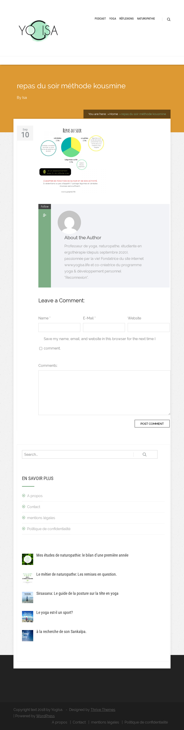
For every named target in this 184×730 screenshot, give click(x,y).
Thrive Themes (103, 710)
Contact (33, 507)
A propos (35, 496)
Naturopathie (146, 18)
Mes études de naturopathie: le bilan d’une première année (82, 555)
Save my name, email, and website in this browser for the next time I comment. (100, 343)
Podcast (100, 18)
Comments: (47, 365)
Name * (44, 318)
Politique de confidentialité (48, 529)
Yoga (112, 18)
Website (134, 318)
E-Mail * (89, 318)
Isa (24, 97)
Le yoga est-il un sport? (54, 612)
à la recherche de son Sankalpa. (61, 631)
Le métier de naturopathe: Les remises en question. (76, 574)
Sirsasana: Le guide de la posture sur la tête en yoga (77, 593)
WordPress (45, 716)
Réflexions (126, 18)
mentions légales (41, 518)
